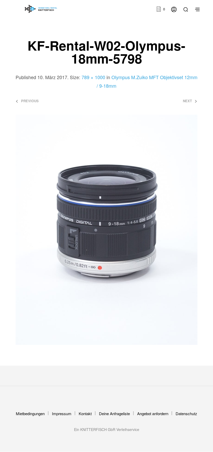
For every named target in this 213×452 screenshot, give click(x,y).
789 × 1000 (93, 77)
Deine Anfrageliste (114, 413)
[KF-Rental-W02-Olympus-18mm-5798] (106, 229)
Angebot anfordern (152, 413)
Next (187, 100)
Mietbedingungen (30, 413)
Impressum (61, 413)
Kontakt (85, 413)
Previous (30, 100)
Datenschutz (186, 413)
